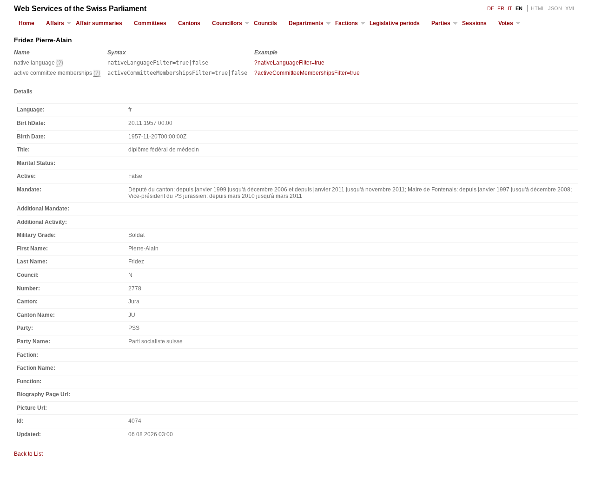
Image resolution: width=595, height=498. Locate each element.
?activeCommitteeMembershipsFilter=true (307, 73)
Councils (265, 23)
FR (500, 8)
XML (570, 8)
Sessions (474, 23)
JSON (555, 8)
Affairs (55, 23)
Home (26, 23)
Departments (306, 23)
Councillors (227, 23)
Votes (505, 23)
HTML (538, 8)
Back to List (28, 454)
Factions (346, 23)
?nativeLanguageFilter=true (289, 62)
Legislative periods (395, 23)
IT (510, 8)
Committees (150, 23)
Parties (440, 23)
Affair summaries (99, 23)
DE (490, 8)
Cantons (189, 23)
